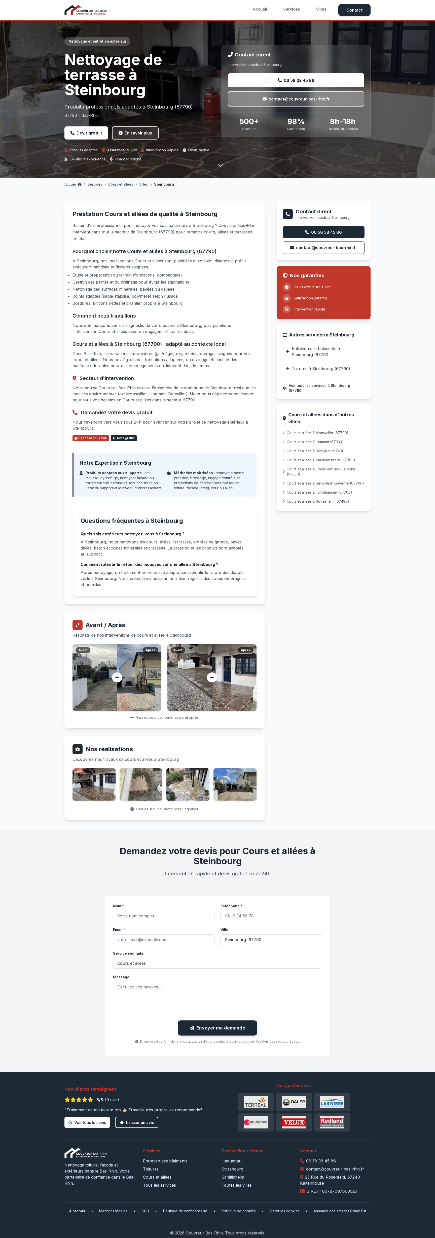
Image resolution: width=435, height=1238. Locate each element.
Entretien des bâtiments (165, 1160)
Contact (354, 10)
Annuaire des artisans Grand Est (340, 1211)
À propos (77, 1211)
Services (291, 9)
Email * (119, 929)
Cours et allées (120, 184)
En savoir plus (138, 132)
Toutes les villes (237, 1185)
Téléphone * (231, 906)
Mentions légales (113, 1211)
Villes (321, 9)
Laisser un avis (140, 1122)
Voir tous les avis (90, 1122)
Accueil (260, 9)
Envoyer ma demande (220, 1027)
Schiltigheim (233, 1177)
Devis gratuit (89, 132)
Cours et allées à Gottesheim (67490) (318, 501)
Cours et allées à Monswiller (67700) (317, 433)
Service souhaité (128, 953)
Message (121, 977)
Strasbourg (232, 1169)
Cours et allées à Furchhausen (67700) (319, 492)
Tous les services (159, 1185)
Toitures (151, 1169)
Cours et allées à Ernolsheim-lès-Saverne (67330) (321, 471)
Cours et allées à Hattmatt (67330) (315, 442)
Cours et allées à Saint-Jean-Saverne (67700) (325, 483)
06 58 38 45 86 (299, 80)
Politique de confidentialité (185, 1211)
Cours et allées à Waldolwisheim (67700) (321, 460)
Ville (224, 929)
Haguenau (231, 1160)
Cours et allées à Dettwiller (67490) (316, 451)
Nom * (118, 906)
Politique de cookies (239, 1211)
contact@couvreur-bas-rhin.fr (299, 98)
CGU (145, 1211)
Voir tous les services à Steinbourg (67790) (319, 388)
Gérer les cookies (285, 1211)
